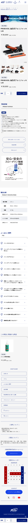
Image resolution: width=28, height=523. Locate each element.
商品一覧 (8, 8)
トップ (2, 8)
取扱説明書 (14, 144)
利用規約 (6, 405)
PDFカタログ (14, 150)
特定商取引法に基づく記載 (10, 394)
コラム (5, 378)
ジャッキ (14, 8)
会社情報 (6, 389)
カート (7, 416)
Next (24, 472)
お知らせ (6, 373)
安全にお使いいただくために (14, 139)
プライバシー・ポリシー (9, 400)
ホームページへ (14, 453)
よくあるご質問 (7, 384)
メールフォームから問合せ (14, 492)
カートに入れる (22, 93)
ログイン (7, 410)
